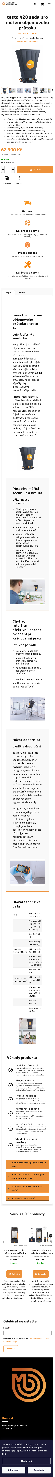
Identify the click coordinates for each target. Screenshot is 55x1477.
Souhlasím (39, 1470)
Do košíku (37, 169)
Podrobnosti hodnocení (27, 41)
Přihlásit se (11, 1348)
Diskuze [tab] (22, 292)
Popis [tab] (8, 292)
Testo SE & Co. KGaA (27, 33)
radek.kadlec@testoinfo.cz (14, 1425)
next (51, 1242)
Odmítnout (13, 1470)
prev (3, 1242)
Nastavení (26, 1461)
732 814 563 (7, 1428)
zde (4, 1453)
